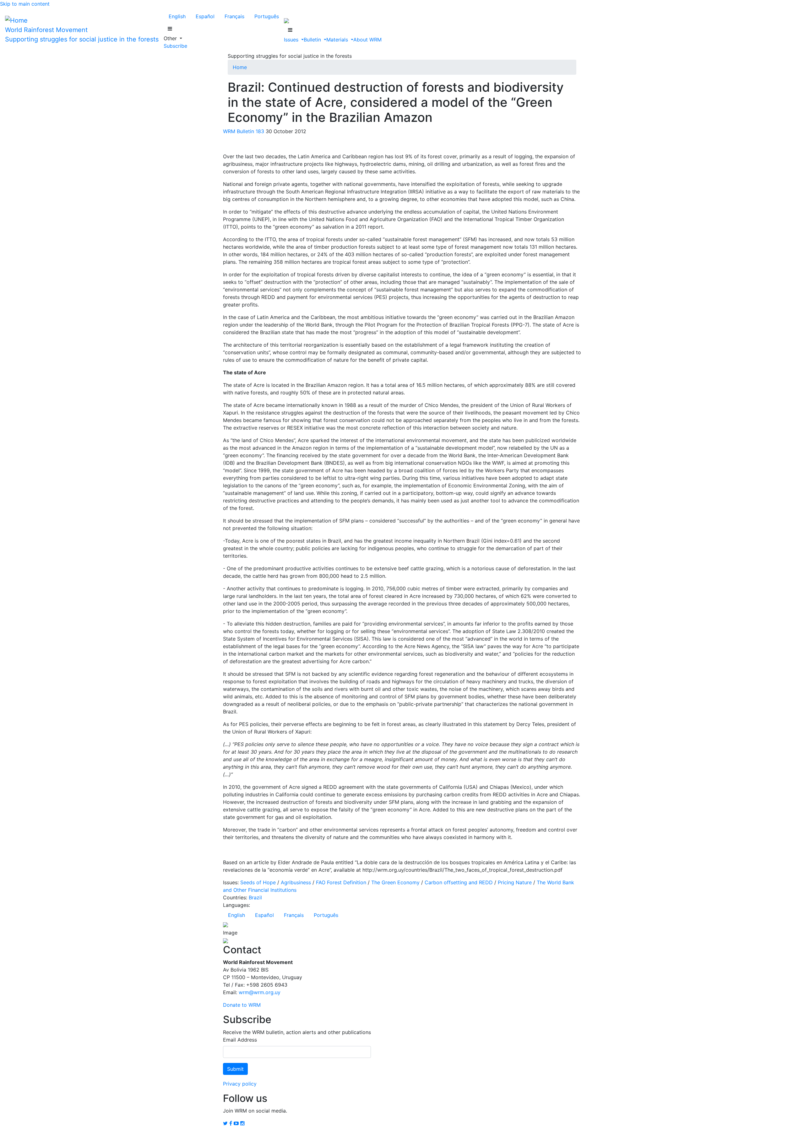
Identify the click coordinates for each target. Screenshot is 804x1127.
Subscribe (175, 46)
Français (234, 16)
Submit (235, 1069)
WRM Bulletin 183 (243, 131)
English (177, 16)
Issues (292, 39)
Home (240, 67)
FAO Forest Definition (341, 882)
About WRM (367, 39)
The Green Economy (395, 882)
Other (171, 38)
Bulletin (313, 39)
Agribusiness (296, 882)
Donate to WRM (242, 1005)
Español (205, 16)
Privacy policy (240, 1084)
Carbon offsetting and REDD (459, 882)
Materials (338, 39)
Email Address (240, 1040)
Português (266, 16)
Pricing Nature (515, 882)
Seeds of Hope (258, 882)
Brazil (255, 897)
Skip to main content (25, 4)
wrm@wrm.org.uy (259, 992)
